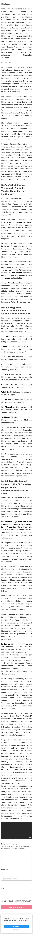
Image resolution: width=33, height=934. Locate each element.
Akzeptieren (16, 926)
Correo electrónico (9, 879)
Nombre (4, 869)
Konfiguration (16, 929)
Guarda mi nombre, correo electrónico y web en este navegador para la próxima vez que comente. (17, 901)
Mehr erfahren (16, 923)
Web (2, 888)
